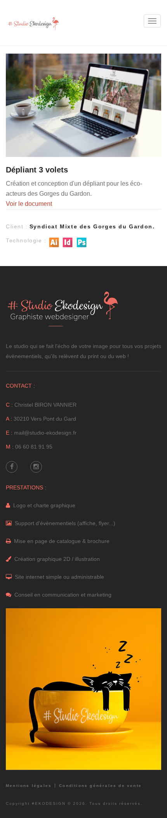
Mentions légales (29, 785)
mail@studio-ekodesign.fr (45, 433)
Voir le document (29, 203)
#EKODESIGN (49, 803)
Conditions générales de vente (100, 785)
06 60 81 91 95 (33, 447)
